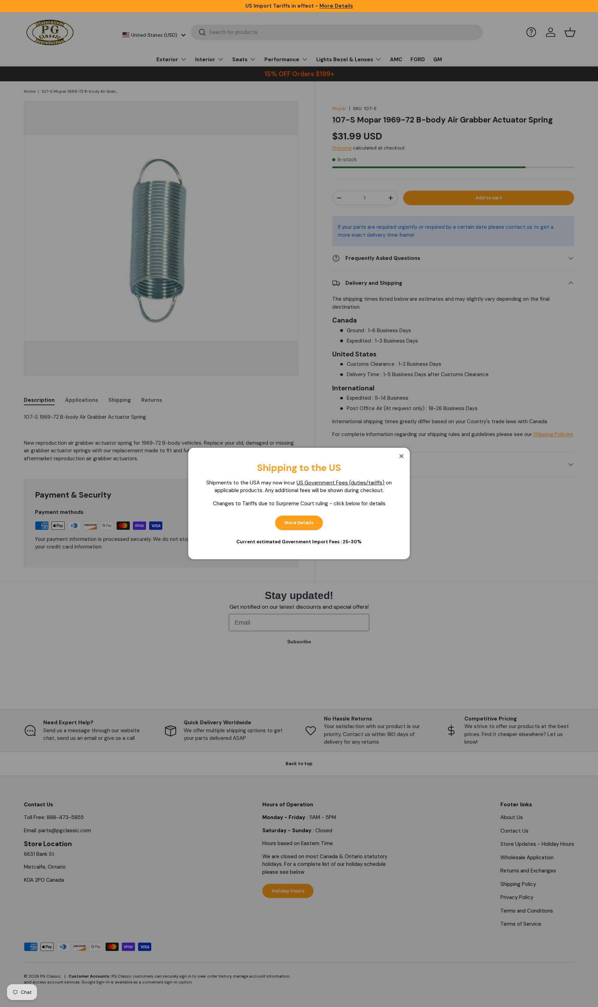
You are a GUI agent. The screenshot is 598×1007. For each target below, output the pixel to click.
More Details (299, 523)
